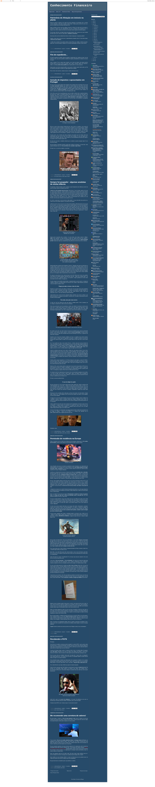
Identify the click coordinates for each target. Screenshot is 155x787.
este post (54, 655)
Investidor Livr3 (95, 215)
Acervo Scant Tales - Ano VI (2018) (97, 175)
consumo (57, 709)
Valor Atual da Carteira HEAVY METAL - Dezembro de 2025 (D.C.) (98, 92)
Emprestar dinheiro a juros (96, 266)
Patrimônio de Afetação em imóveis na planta (97, 43)
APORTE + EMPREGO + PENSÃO (98, 316)
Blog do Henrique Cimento (97, 270)
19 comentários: (68, 431)
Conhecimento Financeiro (71, 5)
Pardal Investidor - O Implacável (98, 288)
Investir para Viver (96, 94)
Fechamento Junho (95, 280)
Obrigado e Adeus (95, 133)
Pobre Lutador (95, 312)
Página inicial (51, 11)
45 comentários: (68, 766)
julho (95, 33)
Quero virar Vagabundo (97, 71)
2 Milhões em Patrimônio (96, 113)
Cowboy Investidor (96, 109)
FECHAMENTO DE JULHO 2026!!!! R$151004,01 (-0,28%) (97, 76)
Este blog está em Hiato (96, 179)
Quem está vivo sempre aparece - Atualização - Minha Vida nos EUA (98, 290)
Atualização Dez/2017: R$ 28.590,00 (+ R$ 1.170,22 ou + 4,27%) (98, 256)
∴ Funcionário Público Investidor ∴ (96, 158)
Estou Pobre (95, 309)
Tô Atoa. (94, 319)
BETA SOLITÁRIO (96, 292)
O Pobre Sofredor (96, 262)
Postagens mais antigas (83, 770)
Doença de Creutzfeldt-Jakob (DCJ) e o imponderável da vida (98, 67)
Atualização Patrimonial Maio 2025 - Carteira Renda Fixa (98, 105)
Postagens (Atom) (56, 772)
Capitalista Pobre (96, 134)
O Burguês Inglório (96, 138)
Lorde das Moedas (96, 181)
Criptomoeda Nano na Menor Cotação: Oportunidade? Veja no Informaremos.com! (98, 229)
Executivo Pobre (95, 141)
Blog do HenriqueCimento (77, 11)
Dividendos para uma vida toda (98, 78)
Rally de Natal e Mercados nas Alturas (98, 172)
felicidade (55, 432)
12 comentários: (68, 708)
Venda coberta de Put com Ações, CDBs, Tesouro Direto (97, 85)
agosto (95, 31)
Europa (57, 176)
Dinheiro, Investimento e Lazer (98, 120)
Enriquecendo (95, 243)
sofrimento (68, 432)
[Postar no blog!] (73, 48)
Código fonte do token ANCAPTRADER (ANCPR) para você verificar (98, 126)
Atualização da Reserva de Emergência (98, 146)
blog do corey (95, 132)
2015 (94, 60)
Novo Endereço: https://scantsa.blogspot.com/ (97, 177)
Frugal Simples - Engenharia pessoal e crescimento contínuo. (98, 148)
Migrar (66, 176)
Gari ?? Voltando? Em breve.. (97, 101)
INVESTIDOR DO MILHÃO (97, 304)
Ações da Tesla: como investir (97, 130)
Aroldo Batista (95, 87)
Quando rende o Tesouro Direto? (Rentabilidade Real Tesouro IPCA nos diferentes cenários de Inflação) (98, 121)
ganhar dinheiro (60, 432)
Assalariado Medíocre (96, 273)
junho (95, 34)
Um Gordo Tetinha (96, 124)
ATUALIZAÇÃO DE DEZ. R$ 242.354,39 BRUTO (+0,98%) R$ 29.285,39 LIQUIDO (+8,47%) (98, 301)
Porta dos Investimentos (97, 228)
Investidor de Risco (96, 184)
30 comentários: (68, 174)
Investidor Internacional (97, 129)
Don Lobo (94, 265)
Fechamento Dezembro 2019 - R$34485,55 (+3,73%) (97, 169)
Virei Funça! (94, 263)
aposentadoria (58, 767)
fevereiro (95, 40)
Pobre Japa (95, 112)
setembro (95, 30)
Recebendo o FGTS (58, 639)
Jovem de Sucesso (96, 194)
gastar (63, 432)
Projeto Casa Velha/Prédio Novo (97, 192)
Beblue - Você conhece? (96, 237)
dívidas (60, 709)
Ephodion (94, 232)
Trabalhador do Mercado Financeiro (97, 205)
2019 (94, 21)
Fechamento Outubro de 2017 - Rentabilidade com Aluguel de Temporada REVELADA (97, 259)
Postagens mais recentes (54, 770)
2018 (94, 22)
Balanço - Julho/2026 (96, 72)
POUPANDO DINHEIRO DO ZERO (98, 299)
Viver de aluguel (95, 191)
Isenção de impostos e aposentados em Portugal (97, 47)
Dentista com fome (96, 315)
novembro (95, 27)
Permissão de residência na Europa (65, 439)
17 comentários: (68, 631)
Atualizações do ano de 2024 (97, 110)
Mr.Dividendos (95, 188)
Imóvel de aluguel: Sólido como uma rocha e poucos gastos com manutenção (98, 117)
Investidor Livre (56, 441)
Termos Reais (95, 209)
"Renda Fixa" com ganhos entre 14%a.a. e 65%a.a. (97, 186)
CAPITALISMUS (96, 171)
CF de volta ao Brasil (96, 252)
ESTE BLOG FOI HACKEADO (98, 296)
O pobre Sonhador (96, 295)
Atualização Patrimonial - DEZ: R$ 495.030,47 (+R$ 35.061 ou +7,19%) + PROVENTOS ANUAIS (98, 160)
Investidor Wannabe (96, 167)
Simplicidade (95, 107)
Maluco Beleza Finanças (97, 69)
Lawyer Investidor (96, 153)
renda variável (63, 767)
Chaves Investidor (96, 318)
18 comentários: (68, 48)
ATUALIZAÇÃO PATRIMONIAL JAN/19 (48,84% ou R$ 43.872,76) (98, 202)
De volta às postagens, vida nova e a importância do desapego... (98, 199)
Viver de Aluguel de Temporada (98, 257)
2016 (94, 59)
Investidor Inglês (95, 83)
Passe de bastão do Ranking (97, 195)
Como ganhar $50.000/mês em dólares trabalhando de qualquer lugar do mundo (98, 244)
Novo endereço (95, 277)
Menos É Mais (95, 279)
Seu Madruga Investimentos (97, 247)
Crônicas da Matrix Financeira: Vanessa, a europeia (97, 249)
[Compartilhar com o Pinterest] (76, 48)
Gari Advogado (95, 100)
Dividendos (95, 103)
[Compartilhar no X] (74, 48)
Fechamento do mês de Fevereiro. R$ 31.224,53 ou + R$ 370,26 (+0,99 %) (98, 286)
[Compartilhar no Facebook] (75, 48)
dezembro (95, 25)
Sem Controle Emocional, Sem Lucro (98, 210)
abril (94, 37)
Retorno (94, 282)
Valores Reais (95, 65)
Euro (55, 176)
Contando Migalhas (96, 212)
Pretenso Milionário (96, 276)
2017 (94, 24)
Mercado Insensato (96, 268)
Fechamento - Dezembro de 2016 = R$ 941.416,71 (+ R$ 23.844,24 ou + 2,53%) (98, 306)
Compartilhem (95, 313)
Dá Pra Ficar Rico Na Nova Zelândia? (98, 271)
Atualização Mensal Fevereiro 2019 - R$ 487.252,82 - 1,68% (98, 190)
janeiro (95, 57)
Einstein (94, 281)
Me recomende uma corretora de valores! (68, 716)
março (95, 39)
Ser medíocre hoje (95, 274)
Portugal (68, 176)
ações (55, 709)
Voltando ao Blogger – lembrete (97, 107)
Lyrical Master (95, 115)
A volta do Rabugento (96, 98)
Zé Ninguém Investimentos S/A (98, 145)
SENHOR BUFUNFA (96, 236)
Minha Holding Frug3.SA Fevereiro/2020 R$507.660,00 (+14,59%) (97, 150)
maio (94, 36)
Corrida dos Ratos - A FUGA (97, 201)
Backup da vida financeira (96, 218)
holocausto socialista (61, 176)
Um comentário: (68, 73)
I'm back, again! (95, 182)
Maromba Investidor (96, 220)
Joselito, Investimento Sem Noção (97, 163)
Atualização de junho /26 (96, 79)
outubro (95, 28)
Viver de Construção (96, 224)
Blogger (82, 779)
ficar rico (63, 709)
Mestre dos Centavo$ (96, 178)
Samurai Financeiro (96, 197)
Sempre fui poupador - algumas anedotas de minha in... (98, 49)
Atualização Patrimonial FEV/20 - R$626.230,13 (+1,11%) (98, 143)
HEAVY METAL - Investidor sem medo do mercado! (98, 90)
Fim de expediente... (59, 55)
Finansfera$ (95, 217)
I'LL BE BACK (95, 213)
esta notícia (58, 84)
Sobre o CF (58, 11)
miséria (65, 432)
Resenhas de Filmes (66, 11)
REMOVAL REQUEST (96, 139)
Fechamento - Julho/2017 (96, 269)
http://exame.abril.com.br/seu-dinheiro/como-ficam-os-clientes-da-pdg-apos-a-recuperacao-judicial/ (67, 35)
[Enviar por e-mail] (72, 48)
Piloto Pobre (95, 284)
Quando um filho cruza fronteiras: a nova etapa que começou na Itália (98, 95)
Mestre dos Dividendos (96, 239)
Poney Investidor (96, 81)
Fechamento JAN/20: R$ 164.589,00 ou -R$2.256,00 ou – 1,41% (98, 155)
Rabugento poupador (96, 97)
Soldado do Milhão (96, 74)
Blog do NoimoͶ (95, 254)
